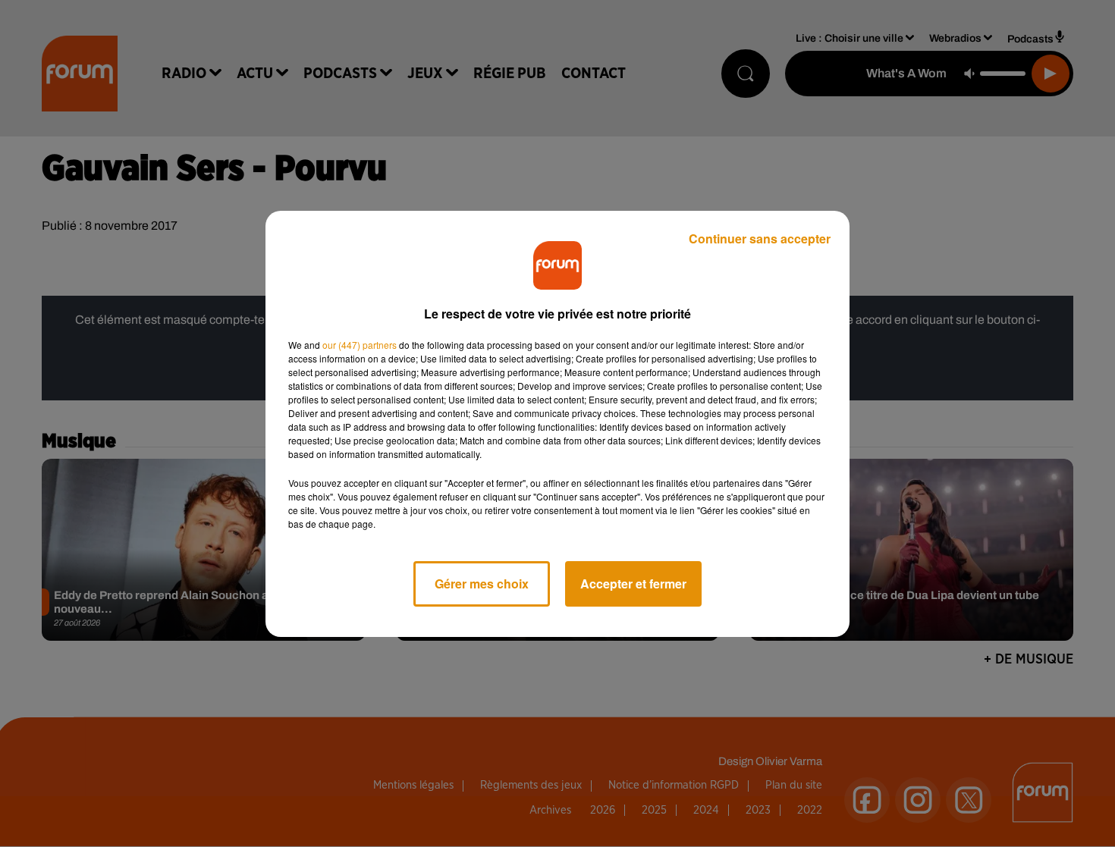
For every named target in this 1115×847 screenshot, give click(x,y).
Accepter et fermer (633, 583)
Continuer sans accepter (760, 238)
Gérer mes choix (482, 583)
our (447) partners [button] (359, 344)
